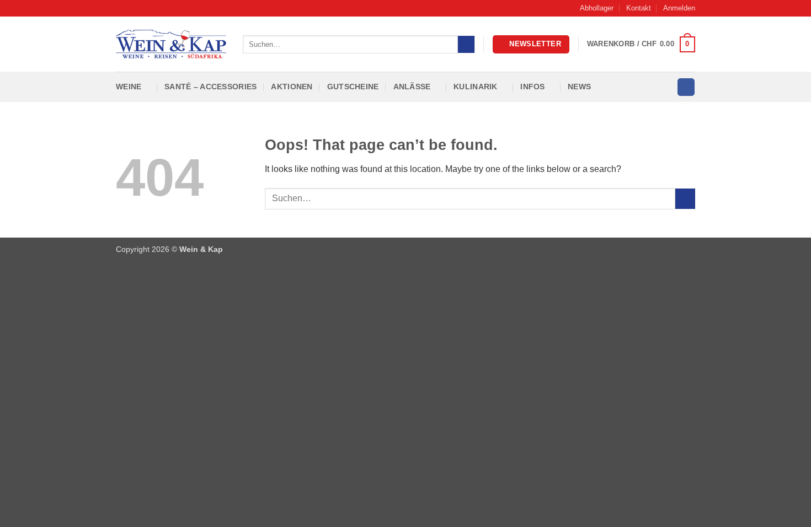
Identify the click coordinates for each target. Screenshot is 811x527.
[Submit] (466, 44)
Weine (128, 86)
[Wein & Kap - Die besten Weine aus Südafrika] (171, 44)
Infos (532, 86)
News (579, 86)
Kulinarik (475, 86)
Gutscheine (353, 86)
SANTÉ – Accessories (210, 86)
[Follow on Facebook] (686, 86)
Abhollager (596, 8)
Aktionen (291, 86)
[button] (679, 8)
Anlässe (412, 86)
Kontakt (638, 8)
